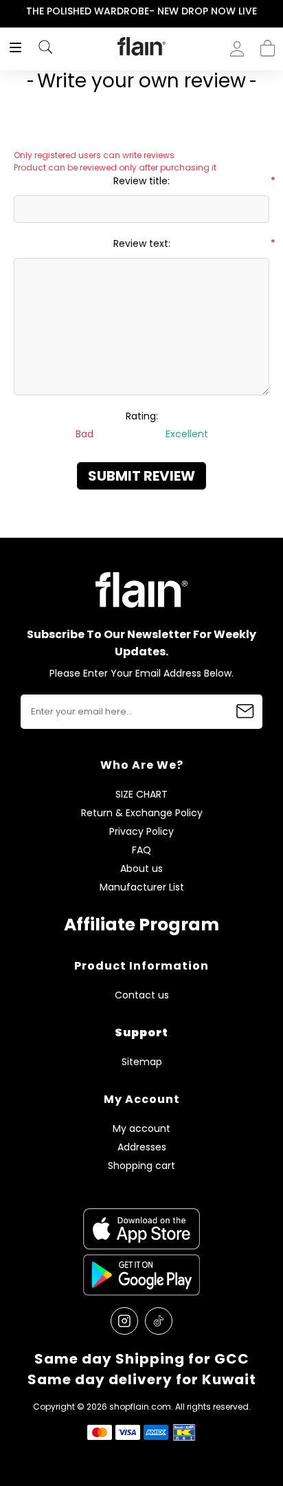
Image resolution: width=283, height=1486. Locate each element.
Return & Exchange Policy (142, 813)
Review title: (141, 181)
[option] (141, 12)
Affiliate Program (141, 925)
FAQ (141, 850)
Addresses (141, 1147)
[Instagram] (124, 1321)
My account (141, 1128)
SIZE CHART (141, 794)
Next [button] (274, 11)
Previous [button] (9, 11)
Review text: (141, 243)
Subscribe (245, 712)
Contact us (142, 995)
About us (141, 868)
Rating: (142, 416)
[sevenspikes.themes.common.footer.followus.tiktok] (158, 1321)
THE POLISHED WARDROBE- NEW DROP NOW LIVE (141, 11)
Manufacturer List (142, 887)
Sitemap (142, 1062)
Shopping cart (267, 44)
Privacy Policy (141, 831)
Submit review (141, 475)
